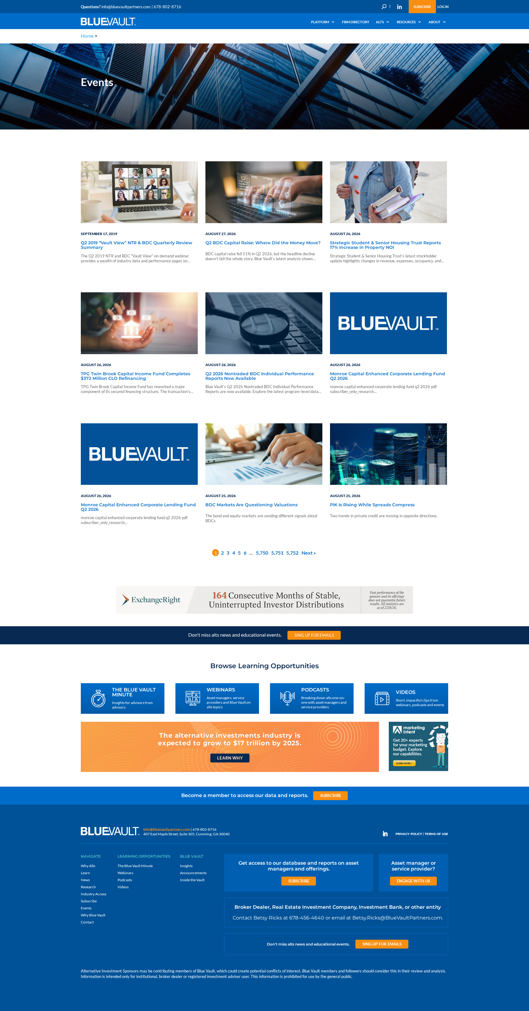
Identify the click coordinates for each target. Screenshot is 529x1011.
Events (86, 908)
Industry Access (93, 894)
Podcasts (125, 880)
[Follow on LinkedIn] (388, 833)
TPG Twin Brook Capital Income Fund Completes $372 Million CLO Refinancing (135, 376)
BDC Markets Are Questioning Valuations (251, 505)
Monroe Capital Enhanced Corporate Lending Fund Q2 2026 (387, 376)
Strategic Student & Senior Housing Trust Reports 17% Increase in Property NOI (385, 245)
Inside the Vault (192, 880)
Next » (309, 553)
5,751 (277, 553)
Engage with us (413, 880)
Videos (123, 887)
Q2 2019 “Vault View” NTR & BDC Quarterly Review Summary (136, 245)
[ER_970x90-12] (264, 613)
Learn (85, 873)
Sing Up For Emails (314, 635)
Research (88, 887)
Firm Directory (355, 22)
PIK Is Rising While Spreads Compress (372, 505)
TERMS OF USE (436, 834)
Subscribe (422, 6)
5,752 (292, 553)
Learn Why (229, 757)
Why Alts (88, 865)
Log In (442, 6)
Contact (87, 922)
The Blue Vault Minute (135, 865)
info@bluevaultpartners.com (126, 6)
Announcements (193, 873)
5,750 (262, 553)
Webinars (125, 873)
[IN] (399, 7)
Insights (186, 865)
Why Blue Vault (93, 915)
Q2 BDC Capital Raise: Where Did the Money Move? (263, 243)
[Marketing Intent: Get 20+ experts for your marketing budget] (418, 770)
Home (87, 36)
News (85, 880)
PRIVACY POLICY (409, 834)
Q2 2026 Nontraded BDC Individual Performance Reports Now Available (259, 376)
